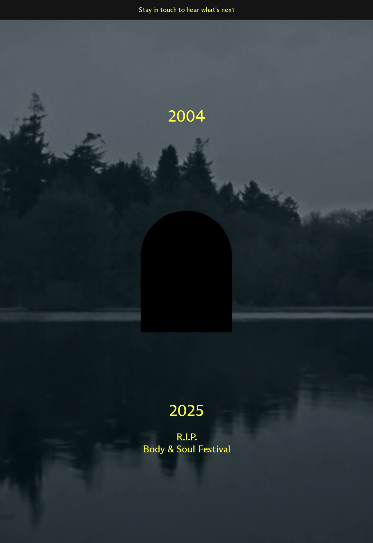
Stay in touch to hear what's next (187, 10)
